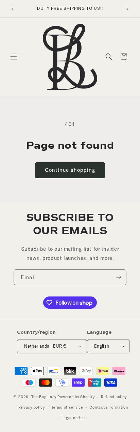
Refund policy (114, 396)
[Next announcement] (127, 8)
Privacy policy (31, 407)
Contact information (108, 407)
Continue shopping (70, 170)
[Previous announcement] (12, 8)
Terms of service (67, 407)
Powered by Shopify (76, 396)
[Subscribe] (118, 277)
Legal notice (73, 417)
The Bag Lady (43, 396)
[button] (13, 56)
